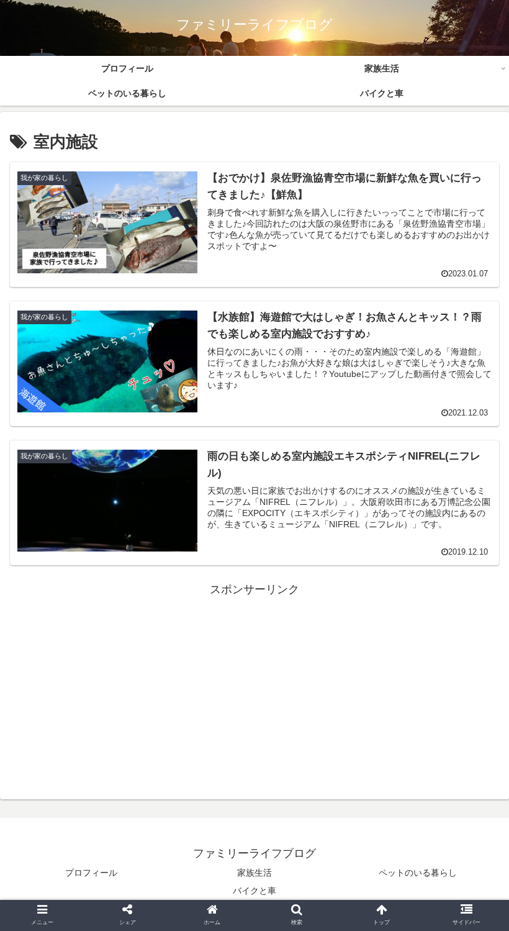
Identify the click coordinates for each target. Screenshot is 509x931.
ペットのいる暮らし (418, 873)
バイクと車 (254, 891)
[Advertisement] (254, 687)
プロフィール (91, 873)
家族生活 (254, 873)
